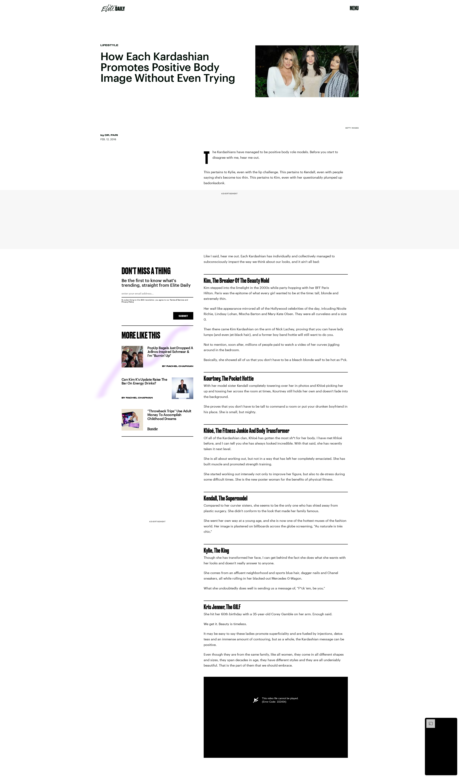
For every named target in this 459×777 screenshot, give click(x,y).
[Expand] (429, 721)
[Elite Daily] (113, 8)
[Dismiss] (453, 721)
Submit (183, 316)
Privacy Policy (128, 302)
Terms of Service (177, 300)
